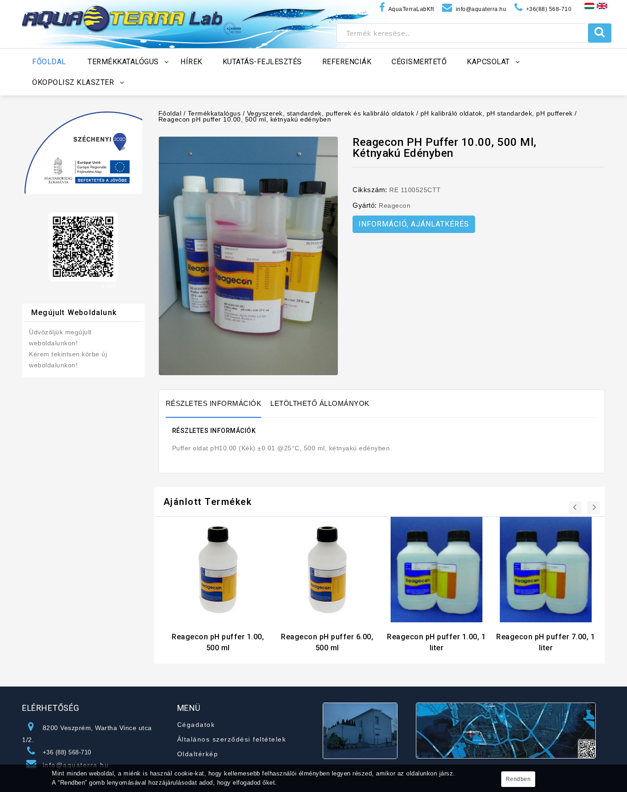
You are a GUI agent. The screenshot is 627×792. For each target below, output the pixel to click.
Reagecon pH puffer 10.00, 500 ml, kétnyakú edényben (244, 119)
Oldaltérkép (197, 754)
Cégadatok (196, 724)
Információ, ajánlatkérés (413, 224)
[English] (602, 5)
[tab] (218, 403)
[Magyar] (589, 5)
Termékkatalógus (214, 113)
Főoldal (170, 113)
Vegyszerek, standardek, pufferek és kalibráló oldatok (330, 113)
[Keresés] (600, 33)
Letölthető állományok (319, 403)
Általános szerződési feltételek (231, 739)
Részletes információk (214, 403)
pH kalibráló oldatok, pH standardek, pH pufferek (496, 113)
